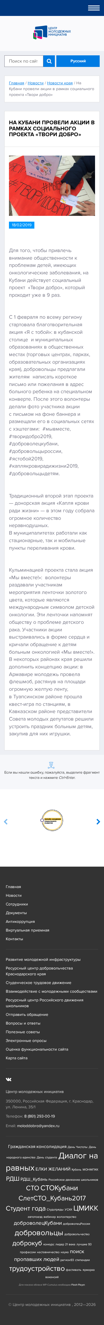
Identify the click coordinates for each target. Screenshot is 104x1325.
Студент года (26, 1208)
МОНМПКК (90, 1169)
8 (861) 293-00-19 (39, 1116)
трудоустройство (37, 1268)
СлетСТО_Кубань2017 (52, 1198)
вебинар (50, 1217)
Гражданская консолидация (37, 1146)
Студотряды (55, 1209)
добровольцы (39, 1232)
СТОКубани (59, 1188)
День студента (47, 1157)
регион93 (67, 1260)
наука (65, 1252)
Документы (16, 912)
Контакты (14, 938)
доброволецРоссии (76, 1224)
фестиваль (73, 1270)
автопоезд (35, 1217)
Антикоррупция (20, 921)
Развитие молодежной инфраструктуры (43, 959)
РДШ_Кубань (34, 1179)
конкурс (48, 1244)
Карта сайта (16, 1058)
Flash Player (78, 1284)
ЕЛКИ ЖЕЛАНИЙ (53, 1169)
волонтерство (66, 1217)
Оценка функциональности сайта (37, 1049)
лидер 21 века (65, 1244)
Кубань (76, 1169)
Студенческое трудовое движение (38, 982)
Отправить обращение (27, 1014)
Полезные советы (23, 1031)
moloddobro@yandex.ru (38, 1125)
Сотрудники (17, 904)
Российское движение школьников (73, 1180)
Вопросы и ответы (23, 1023)
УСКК (68, 1209)
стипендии (82, 1260)
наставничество (48, 1252)
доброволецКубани (38, 1223)
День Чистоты (78, 1147)
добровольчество (77, 1234)
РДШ (12, 1178)
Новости (14, 895)
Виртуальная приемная (27, 930)
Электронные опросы (26, 1040)
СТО (32, 1188)
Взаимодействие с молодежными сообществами (51, 991)
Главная (13, 886)
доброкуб (27, 1243)
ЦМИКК (85, 1208)
